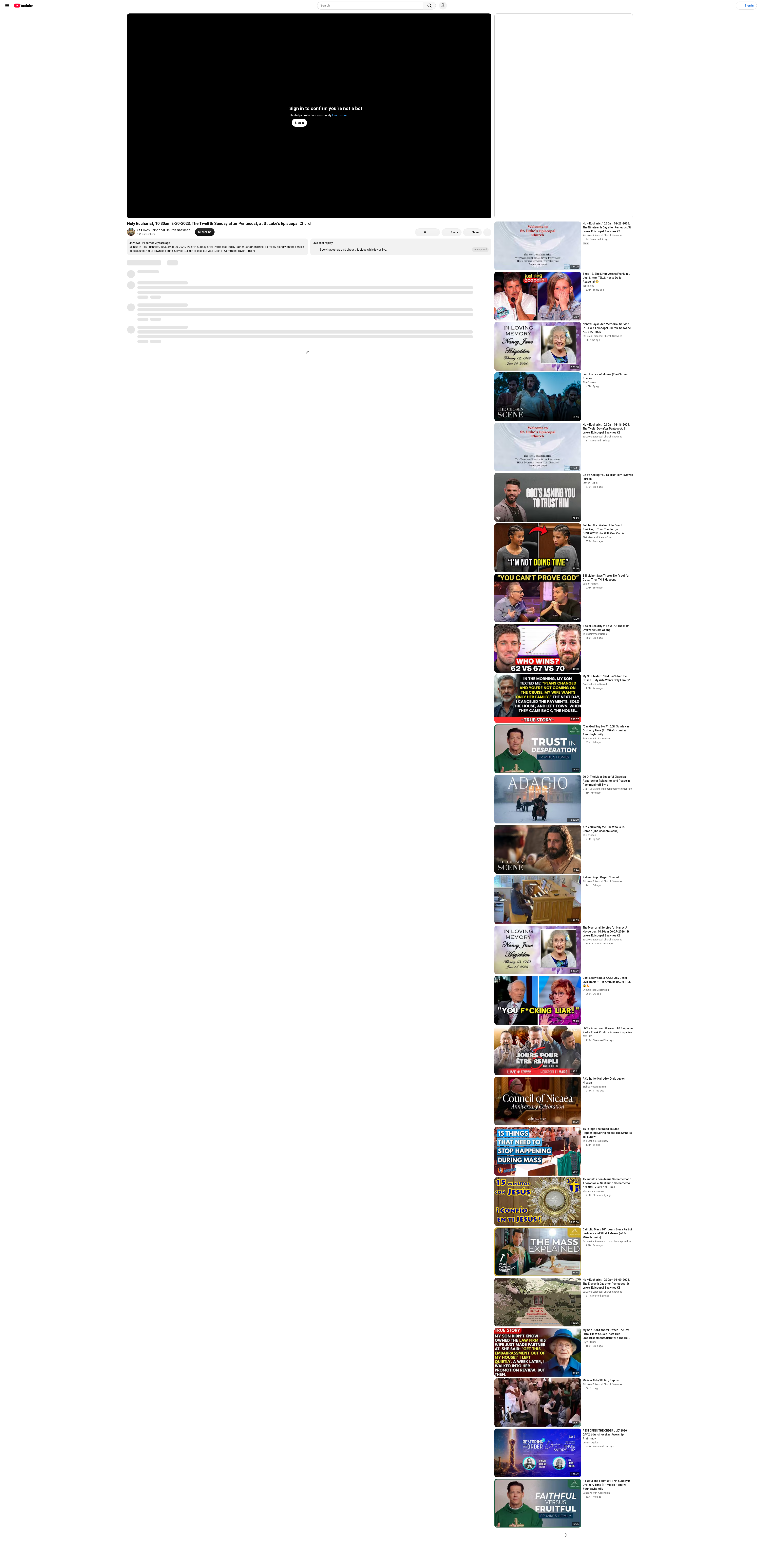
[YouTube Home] (23, 5)
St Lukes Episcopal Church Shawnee (163, 230)
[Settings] (730, 5)
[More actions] (487, 232)
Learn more (339, 115)
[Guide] (7, 5)
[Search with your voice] (443, 6)
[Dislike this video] (434, 232)
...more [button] (250, 250)
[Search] (429, 6)
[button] (400, 247)
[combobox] (371, 5)
